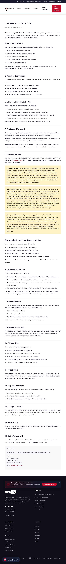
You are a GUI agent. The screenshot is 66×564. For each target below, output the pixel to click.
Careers (37, 532)
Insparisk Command (10, 544)
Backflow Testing (39, 503)
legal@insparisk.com (17, 465)
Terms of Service (47, 558)
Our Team (37, 529)
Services (9, 8)
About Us (37, 526)
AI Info (36, 541)
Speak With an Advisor (56, 8)
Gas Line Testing (39, 507)
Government (27, 8)
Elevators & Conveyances (41, 497)
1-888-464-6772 (20, 1)
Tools (18, 8)
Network (59, 1)
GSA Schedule (8, 525)
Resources (37, 535)
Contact (45, 1)
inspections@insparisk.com (34, 1)
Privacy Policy (37, 558)
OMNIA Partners (9, 528)
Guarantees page (17, 160)
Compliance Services (10, 539)
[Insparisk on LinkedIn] (30, 558)
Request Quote (9, 531)
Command (52, 1)
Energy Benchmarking (40, 500)
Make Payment (44, 8)
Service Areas (38, 510)
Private (36, 8)
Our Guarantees (9, 542)
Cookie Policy (57, 558)
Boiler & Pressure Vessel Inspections (44, 494)
